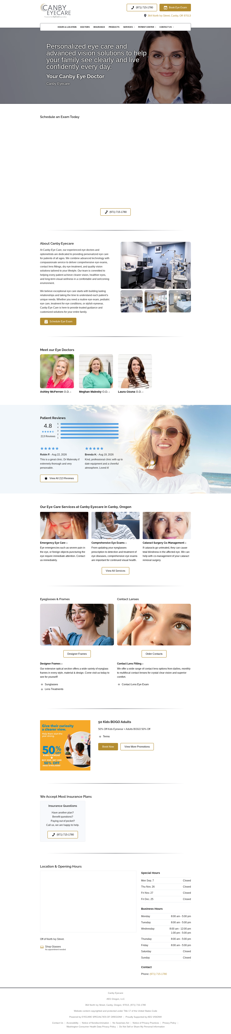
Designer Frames (50, 663)
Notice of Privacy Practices (146, 1023)
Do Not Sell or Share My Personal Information (142, 1026)
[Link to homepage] (60, 10)
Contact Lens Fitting (129, 663)
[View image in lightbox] (156, 288)
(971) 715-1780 (158, 974)
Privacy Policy (169, 1023)
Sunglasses (51, 684)
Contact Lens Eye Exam (135, 684)
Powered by (95, 1017)
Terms (106, 736)
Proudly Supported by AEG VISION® (144, 1017)
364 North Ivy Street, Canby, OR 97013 (169, 15)
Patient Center (146, 27)
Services (128, 27)
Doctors (85, 27)
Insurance (99, 27)
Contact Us (166, 27)
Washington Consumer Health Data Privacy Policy (91, 1026)
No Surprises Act (121, 1023)
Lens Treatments (54, 689)
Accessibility (72, 1023)
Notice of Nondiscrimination (95, 1023)
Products (114, 27)
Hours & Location (67, 27)
